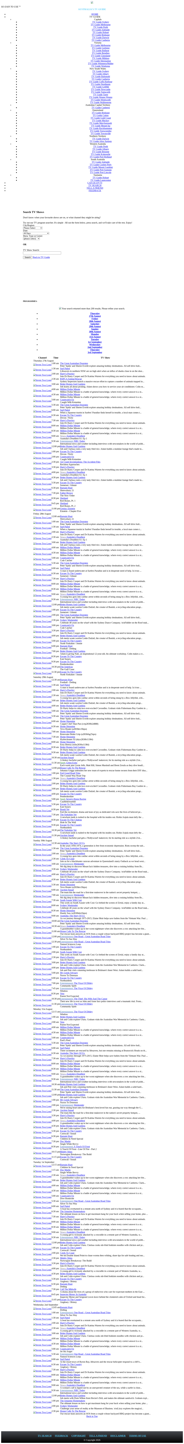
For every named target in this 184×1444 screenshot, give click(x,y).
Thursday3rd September (95, 351)
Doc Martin (65, 1141)
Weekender (72, 864)
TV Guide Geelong (101, 48)
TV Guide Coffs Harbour (100, 81)
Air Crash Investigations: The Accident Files (80, 462)
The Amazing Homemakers (72, 1211)
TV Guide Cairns (101, 115)
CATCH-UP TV (94, 183)
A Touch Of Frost (75, 1146)
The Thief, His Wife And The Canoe (83, 998)
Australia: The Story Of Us (72, 843)
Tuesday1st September (95, 340)
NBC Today (72, 441)
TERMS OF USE (137, 1435)
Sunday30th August (95, 330)
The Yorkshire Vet (68, 814)
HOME (94, 14)
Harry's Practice (67, 373)
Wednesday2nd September (95, 345)
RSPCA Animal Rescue (71, 379)
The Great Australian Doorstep (74, 363)
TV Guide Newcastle (100, 89)
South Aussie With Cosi (71, 900)
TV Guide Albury (101, 74)
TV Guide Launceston (100, 180)
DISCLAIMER (118, 1435)
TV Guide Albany (100, 149)
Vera (62, 993)
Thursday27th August (95, 314)
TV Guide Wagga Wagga (100, 97)
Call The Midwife (68, 1289)
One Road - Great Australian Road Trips (85, 936)
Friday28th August (95, 319)
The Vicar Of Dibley (76, 983)
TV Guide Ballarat (100, 50)
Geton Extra (68, 762)
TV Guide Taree (100, 94)
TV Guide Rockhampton (100, 128)
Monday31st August (95, 335)
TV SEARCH (94, 185)
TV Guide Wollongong (100, 102)
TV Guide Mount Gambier (100, 167)
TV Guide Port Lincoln (100, 172)
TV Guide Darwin (100, 37)
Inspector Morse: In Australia (73, 1294)
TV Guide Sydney (100, 22)
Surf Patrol (65, 368)
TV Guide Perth (100, 27)
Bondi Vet (64, 809)
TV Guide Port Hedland (101, 157)
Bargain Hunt (66, 488)
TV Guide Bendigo (101, 53)
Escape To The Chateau (71, 820)
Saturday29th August (95, 325)
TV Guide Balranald (100, 76)
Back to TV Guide (41, 257)
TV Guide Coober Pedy (101, 164)
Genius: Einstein (67, 508)
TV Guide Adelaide (101, 30)
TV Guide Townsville (101, 133)
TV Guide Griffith (100, 87)
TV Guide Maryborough (100, 123)
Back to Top (92, 1416)
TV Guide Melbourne (101, 24)
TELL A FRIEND (95, 188)
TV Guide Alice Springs (101, 141)
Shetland (64, 498)
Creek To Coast (67, 858)
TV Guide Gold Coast (101, 118)
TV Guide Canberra (101, 40)
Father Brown (66, 493)
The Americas (66, 667)
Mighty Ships (66, 1152)
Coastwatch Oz (67, 399)
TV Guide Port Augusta (101, 170)
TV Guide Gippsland (100, 55)
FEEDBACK (95, 190)
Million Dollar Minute (70, 389)
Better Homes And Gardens (72, 384)
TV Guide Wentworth (101, 100)
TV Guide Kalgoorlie (100, 154)
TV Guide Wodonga (100, 66)
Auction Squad (67, 757)
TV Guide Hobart (101, 32)
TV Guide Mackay (100, 120)
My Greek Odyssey (69, 973)
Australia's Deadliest (72, 436)
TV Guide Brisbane (101, 35)
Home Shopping (67, 721)
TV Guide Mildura (100, 58)
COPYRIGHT (78, 1435)
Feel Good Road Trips (70, 773)
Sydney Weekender (69, 620)
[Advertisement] (92, 200)
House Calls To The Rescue (73, 768)
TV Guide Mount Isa (100, 125)
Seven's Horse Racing (73, 799)
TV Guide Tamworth (100, 92)
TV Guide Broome (100, 151)
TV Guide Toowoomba (100, 131)
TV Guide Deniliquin (100, 84)
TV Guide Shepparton (101, 61)
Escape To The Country (71, 415)
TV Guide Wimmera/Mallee (100, 63)
